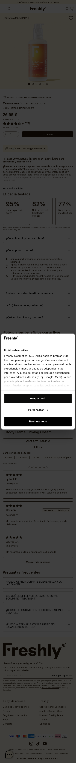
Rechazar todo (38, 421)
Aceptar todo (38, 398)
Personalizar (36, 409)
